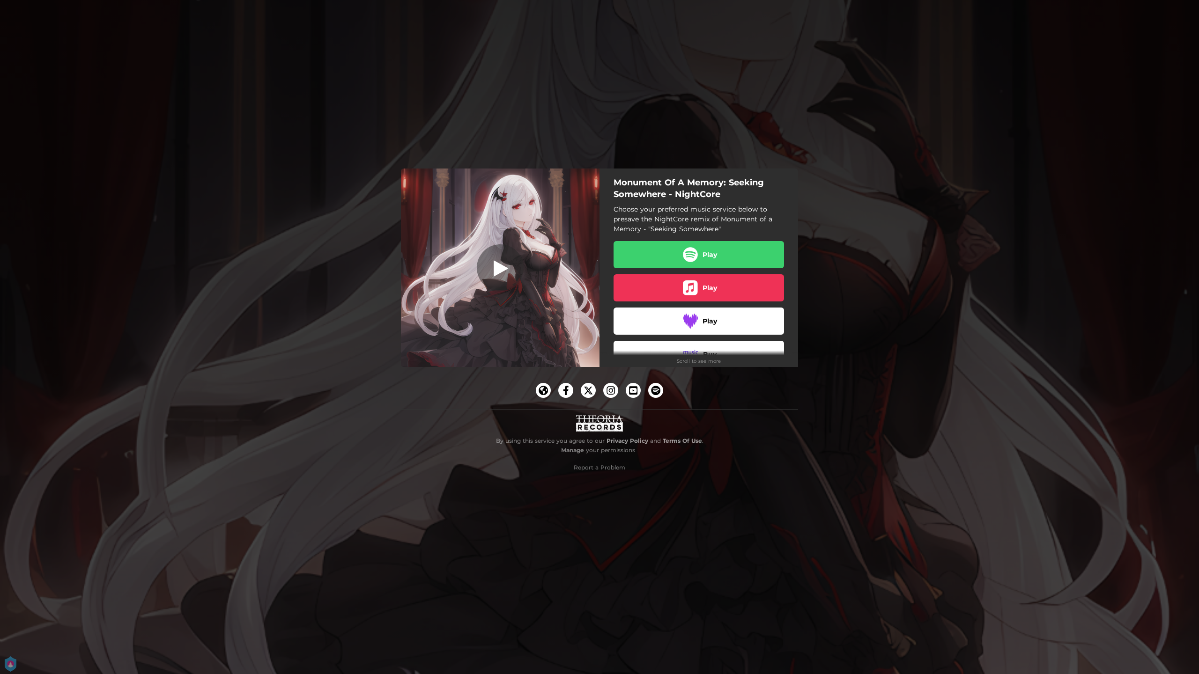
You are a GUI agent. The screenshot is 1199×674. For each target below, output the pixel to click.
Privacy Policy (627, 440)
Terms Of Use (682, 440)
